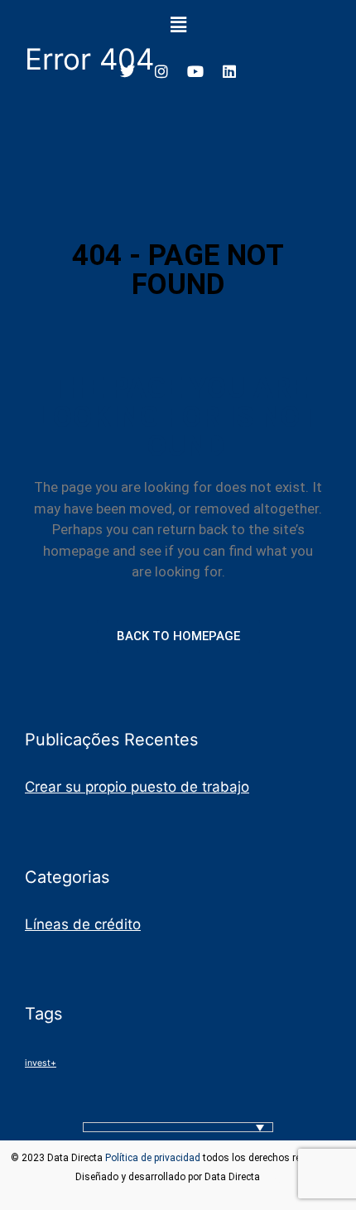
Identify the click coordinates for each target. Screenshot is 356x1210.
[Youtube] (195, 71)
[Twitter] (127, 71)
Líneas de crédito (83, 924)
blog (271, 1177)
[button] (178, 24)
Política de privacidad (152, 1158)
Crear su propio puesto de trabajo (137, 787)
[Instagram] (161, 71)
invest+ (40, 1063)
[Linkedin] (229, 71)
